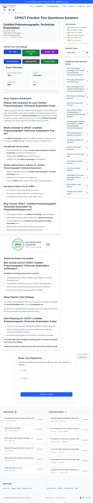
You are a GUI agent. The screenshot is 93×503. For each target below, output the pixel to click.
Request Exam (27, 488)
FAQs (65, 6)
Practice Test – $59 (31, 53)
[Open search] (5, 10)
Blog (88, 6)
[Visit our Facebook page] (80, 497)
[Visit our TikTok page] (89, 497)
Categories (39, 6)
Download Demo (12, 61)
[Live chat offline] (82, 356)
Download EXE (31, 61)
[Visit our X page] (86, 497)
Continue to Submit (46, 394)
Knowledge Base (52, 6)
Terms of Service (60, 497)
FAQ (76, 488)
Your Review (24, 378)
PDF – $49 (12, 52)
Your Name (24, 370)
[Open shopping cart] (9, 10)
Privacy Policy (49, 497)
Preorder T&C (68, 488)
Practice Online (49, 61)
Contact (13, 488)
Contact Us (81, 6)
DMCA (60, 488)
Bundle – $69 (49, 52)
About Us (72, 6)
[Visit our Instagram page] (83, 497)
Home (31, 6)
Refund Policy (52, 488)
